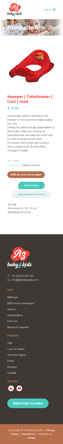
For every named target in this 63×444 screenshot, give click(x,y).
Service (11, 309)
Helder (31, 437)
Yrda (9, 343)
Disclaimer (28, 434)
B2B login (12, 297)
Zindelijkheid (31, 165)
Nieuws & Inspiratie (18, 327)
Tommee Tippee (16, 355)
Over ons (12, 321)
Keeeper (12, 367)
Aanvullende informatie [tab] (31, 194)
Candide (11, 372)
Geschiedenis (14, 315)
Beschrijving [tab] (31, 185)
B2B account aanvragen (26, 174)
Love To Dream (16, 349)
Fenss (10, 360)
